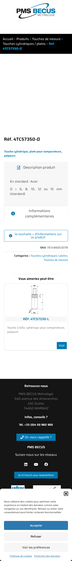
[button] (66, 494)
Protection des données (47, 556)
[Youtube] (36, 464)
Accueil (8, 38)
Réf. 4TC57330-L (36, 318)
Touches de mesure (46, 38)
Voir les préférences (36, 547)
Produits (22, 38)
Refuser (36, 536)
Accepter (36, 525)
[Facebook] (46, 464)
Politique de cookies (21, 556)
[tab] (36, 167)
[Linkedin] (25, 464)
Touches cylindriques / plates (24, 43)
